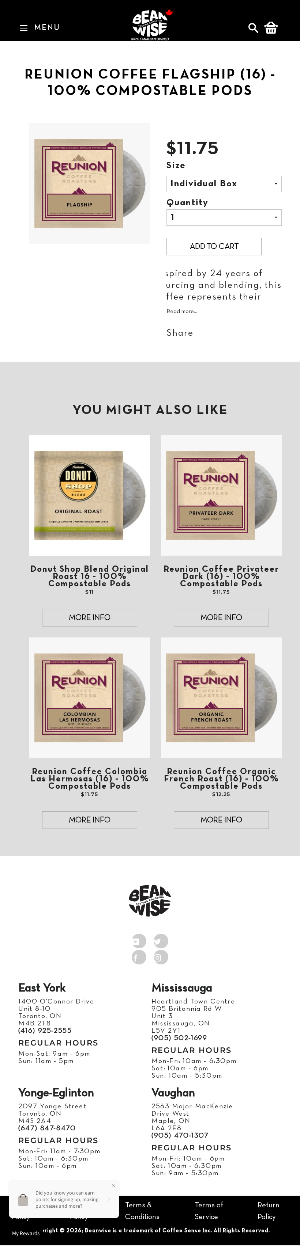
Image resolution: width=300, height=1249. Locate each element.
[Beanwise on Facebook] (139, 955)
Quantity (187, 203)
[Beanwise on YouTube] (139, 939)
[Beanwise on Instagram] (161, 955)
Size (176, 165)
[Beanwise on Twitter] (161, 939)
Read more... (181, 311)
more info (89, 617)
